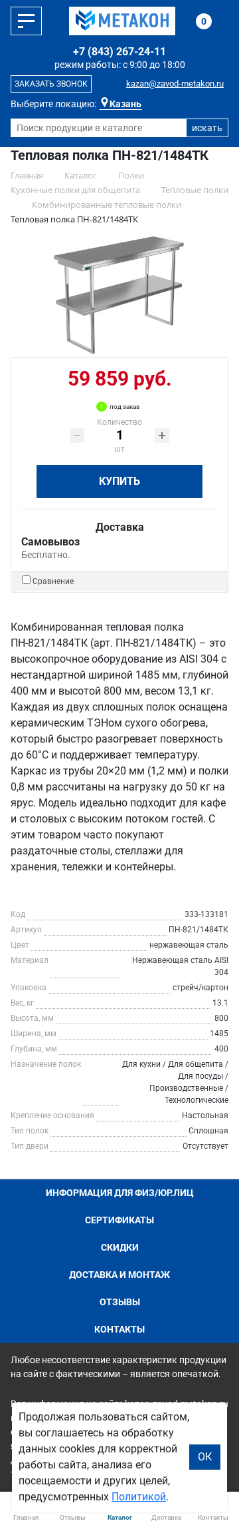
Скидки (120, 1247)
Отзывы (120, 1302)
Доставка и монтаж (119, 1274)
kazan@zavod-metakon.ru (175, 84)
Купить (119, 481)
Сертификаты (119, 1220)
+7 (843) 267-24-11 (119, 51)
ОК (205, 1456)
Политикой (139, 1496)
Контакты (119, 1329)
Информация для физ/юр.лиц (120, 1192)
